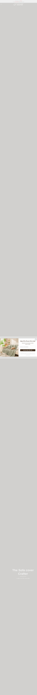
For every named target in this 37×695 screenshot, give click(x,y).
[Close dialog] (36, 339)
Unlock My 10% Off (27, 350)
